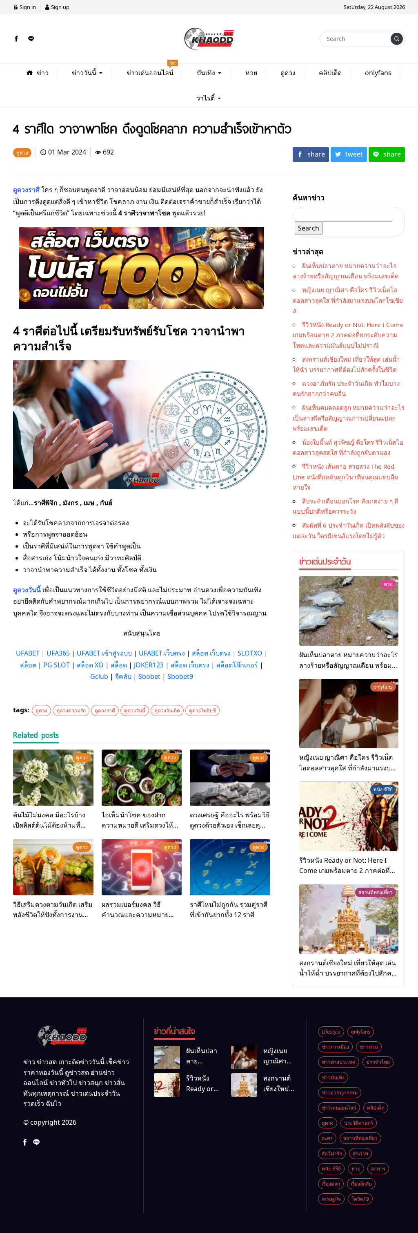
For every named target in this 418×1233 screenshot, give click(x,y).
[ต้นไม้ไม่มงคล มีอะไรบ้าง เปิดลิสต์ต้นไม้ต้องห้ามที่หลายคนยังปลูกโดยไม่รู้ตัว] (53, 778)
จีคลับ (123, 676)
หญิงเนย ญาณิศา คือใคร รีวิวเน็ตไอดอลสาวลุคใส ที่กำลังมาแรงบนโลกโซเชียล (348, 300)
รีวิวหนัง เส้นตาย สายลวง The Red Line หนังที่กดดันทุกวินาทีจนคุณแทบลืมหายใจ (345, 476)
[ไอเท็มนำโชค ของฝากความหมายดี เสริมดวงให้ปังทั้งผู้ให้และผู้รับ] (142, 778)
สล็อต (28, 664)
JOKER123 (149, 664)
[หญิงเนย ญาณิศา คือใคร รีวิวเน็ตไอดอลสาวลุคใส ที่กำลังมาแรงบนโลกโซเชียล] (348, 713)
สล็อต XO (90, 664)
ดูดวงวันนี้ (134, 710)
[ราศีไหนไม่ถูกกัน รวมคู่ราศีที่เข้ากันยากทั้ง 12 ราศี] (230, 867)
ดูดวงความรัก (71, 710)
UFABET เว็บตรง (162, 653)
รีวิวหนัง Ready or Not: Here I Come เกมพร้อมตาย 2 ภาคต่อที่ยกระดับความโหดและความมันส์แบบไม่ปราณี (348, 334)
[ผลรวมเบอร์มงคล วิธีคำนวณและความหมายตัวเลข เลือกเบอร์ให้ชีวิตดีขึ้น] (142, 867)
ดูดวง (41, 710)
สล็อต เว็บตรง (211, 653)
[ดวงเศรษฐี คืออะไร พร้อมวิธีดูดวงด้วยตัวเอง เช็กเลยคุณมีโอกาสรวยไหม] (230, 778)
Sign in (27, 7)
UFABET (28, 653)
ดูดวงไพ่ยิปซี (202, 710)
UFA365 (58, 653)
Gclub (99, 676)
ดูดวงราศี (105, 710)
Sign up (59, 7)
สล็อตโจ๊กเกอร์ (237, 664)
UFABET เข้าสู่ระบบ (104, 653)
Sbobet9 (180, 676)
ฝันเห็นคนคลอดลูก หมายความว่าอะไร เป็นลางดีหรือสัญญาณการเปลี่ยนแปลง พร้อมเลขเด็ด (349, 417)
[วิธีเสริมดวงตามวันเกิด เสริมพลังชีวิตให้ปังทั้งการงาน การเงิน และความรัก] (53, 867)
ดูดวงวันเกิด (167, 710)
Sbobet (149, 676)
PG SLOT (56, 664)
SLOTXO (250, 653)
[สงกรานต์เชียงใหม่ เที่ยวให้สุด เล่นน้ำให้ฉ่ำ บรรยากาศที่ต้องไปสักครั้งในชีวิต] (348, 919)
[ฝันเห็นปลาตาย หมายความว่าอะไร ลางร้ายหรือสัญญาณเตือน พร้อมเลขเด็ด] (348, 611)
